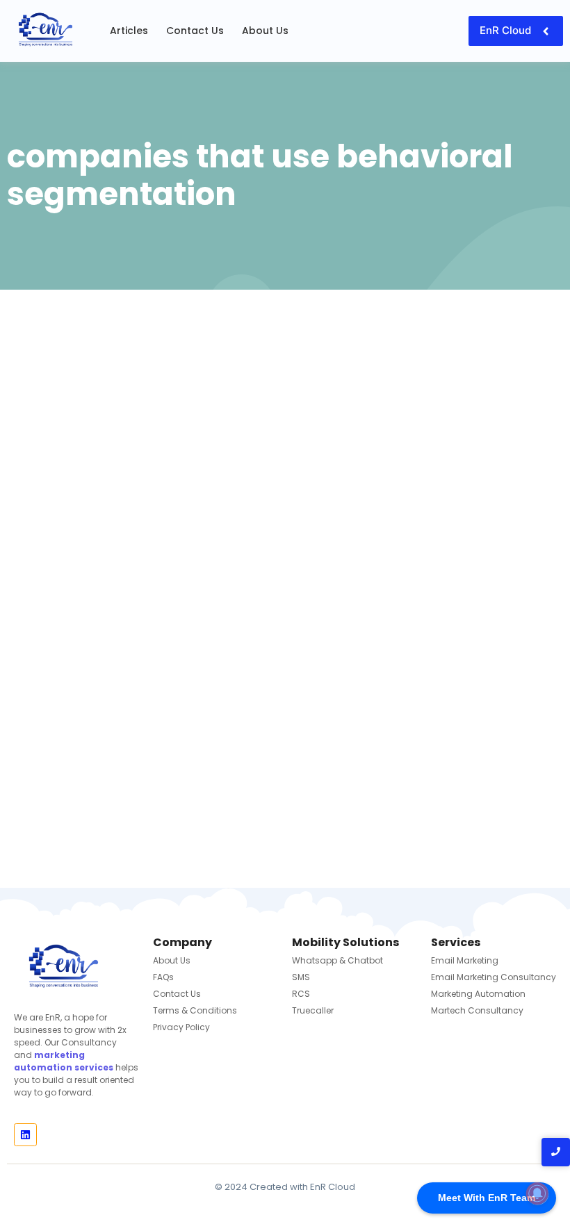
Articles (129, 31)
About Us (265, 31)
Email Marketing (464, 960)
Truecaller (313, 1010)
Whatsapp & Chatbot (337, 960)
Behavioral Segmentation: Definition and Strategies (284, 699)
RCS (301, 994)
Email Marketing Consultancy (493, 977)
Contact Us (195, 31)
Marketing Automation (478, 994)
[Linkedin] (25, 1134)
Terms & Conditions (195, 1010)
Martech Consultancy (477, 1010)
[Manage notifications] (537, 1193)
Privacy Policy (181, 1027)
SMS (301, 977)
